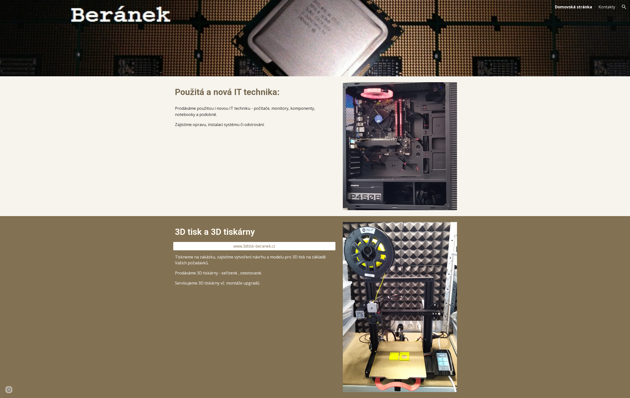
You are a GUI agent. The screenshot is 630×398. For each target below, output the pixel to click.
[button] (624, 7)
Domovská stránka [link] (573, 7)
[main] (254, 92)
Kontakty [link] (606, 7)
